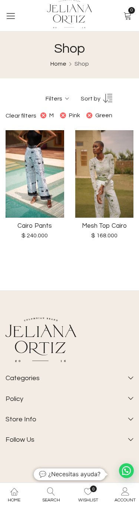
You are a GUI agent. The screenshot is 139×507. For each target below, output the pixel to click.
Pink (74, 115)
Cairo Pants (34, 226)
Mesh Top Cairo (104, 226)
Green (103, 115)
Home (58, 64)
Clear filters (21, 116)
